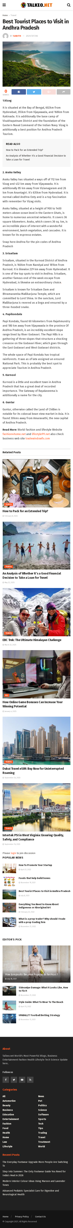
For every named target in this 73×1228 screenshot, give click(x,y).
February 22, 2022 (27, 912)
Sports (42, 1119)
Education (8, 1114)
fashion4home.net (14, 434)
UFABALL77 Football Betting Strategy (39, 1015)
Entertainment (11, 1119)
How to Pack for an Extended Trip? (24, 150)
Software (43, 1114)
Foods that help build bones (34, 878)
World (41, 1146)
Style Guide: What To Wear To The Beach (41, 1002)
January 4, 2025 (10, 711)
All (6, 695)
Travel (13, 15)
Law (5, 1142)
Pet (40, 1100)
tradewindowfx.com (37, 438)
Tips (40, 1128)
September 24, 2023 (12, 778)
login (13, 853)
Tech (40, 1123)
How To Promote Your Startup (35, 865)
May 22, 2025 (9, 583)
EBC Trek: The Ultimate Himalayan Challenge (32, 640)
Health (6, 1132)
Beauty (6, 1105)
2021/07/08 (32, 36)
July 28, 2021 (12, 979)
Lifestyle (7, 1146)
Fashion (7, 1123)
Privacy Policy (22, 1216)
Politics (42, 1105)
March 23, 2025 (10, 645)
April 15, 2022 (25, 1007)
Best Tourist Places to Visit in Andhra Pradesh (44, 891)
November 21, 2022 (28, 927)
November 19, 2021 (27, 883)
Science (42, 1110)
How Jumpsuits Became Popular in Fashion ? (31, 974)
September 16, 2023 (12, 844)
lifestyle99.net (41, 434)
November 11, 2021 (27, 1020)
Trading (42, 1132)
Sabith (17, 36)
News (41, 1096)
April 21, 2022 (25, 870)
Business (8, 1110)
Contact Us (40, 1216)
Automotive (9, 1100)
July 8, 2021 (24, 896)
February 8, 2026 (10, 516)
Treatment (44, 1142)
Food (5, 1128)
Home (5, 15)
